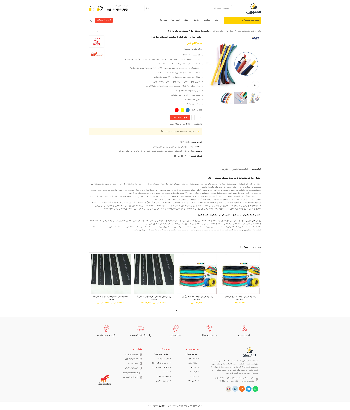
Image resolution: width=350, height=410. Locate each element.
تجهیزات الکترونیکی (189, 146)
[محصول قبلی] (97, 31)
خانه (259, 31)
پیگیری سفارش (162, 380)
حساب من (193, 358)
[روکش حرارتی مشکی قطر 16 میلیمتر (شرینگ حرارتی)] (154, 274)
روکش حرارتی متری (171, 151)
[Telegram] (249, 389)
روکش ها (230, 31)
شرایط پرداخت (163, 358)
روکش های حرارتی (253, 220)
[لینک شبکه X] (185, 156)
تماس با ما (192, 380)
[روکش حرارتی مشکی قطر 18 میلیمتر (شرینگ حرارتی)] (111, 274)
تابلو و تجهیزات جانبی (245, 31)
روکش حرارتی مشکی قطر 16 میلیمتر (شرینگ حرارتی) (153, 298)
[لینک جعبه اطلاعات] (244, 331)
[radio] (188, 110)
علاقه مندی (192, 363)
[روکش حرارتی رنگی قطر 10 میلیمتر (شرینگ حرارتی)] (239, 274)
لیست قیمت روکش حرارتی (151, 151)
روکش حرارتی (217, 31)
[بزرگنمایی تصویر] (255, 84)
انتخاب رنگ (197, 110)
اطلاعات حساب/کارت (161, 367)
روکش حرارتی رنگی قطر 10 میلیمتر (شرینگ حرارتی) (239, 298)
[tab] (256, 168)
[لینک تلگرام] (175, 156)
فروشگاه (193, 372)
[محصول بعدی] (90, 31)
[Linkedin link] (178, 156)
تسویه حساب (163, 376)
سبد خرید (165, 372)
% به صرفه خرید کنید (104, 20)
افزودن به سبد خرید (179, 117)
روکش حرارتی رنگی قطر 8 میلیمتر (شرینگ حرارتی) (196, 298)
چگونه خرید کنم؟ (161, 354)
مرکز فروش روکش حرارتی (129, 151)
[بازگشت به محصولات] (94, 31)
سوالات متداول (191, 354)
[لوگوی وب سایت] (253, 8)
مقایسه (194, 367)
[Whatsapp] (255, 389)
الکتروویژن (163, 405)
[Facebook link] (189, 156)
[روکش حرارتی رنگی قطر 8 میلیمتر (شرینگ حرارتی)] (197, 274)
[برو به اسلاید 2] (173, 310)
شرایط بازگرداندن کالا (160, 363)
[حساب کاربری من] (90, 20)
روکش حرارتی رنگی (160, 146)
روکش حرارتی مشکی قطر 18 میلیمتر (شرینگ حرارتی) (110, 298)
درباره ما (193, 376)
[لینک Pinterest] (182, 156)
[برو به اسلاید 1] (176, 310)
